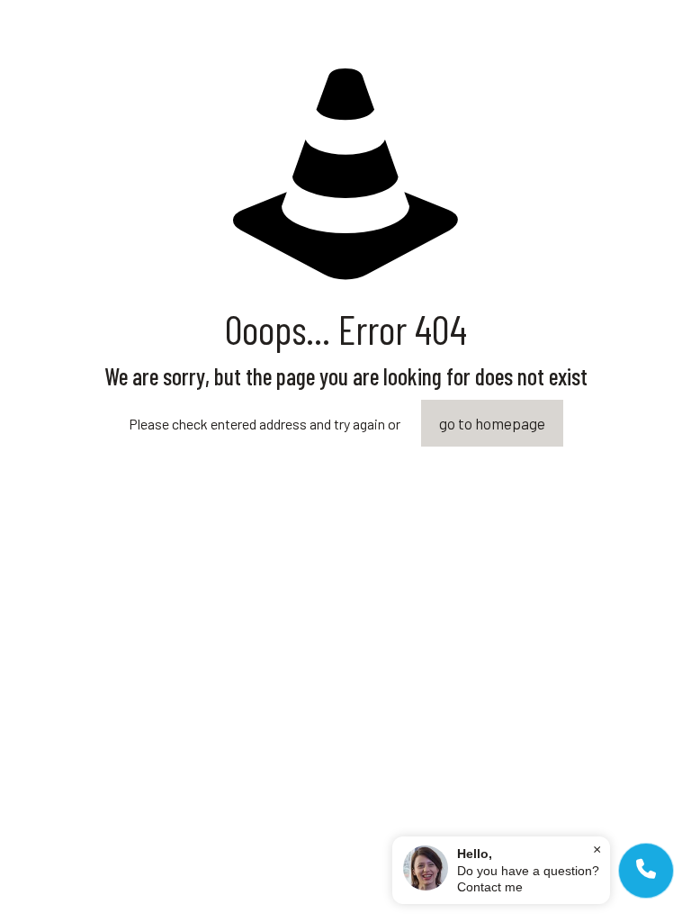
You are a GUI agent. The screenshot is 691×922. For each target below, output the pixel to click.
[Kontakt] (646, 871)
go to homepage (492, 423)
